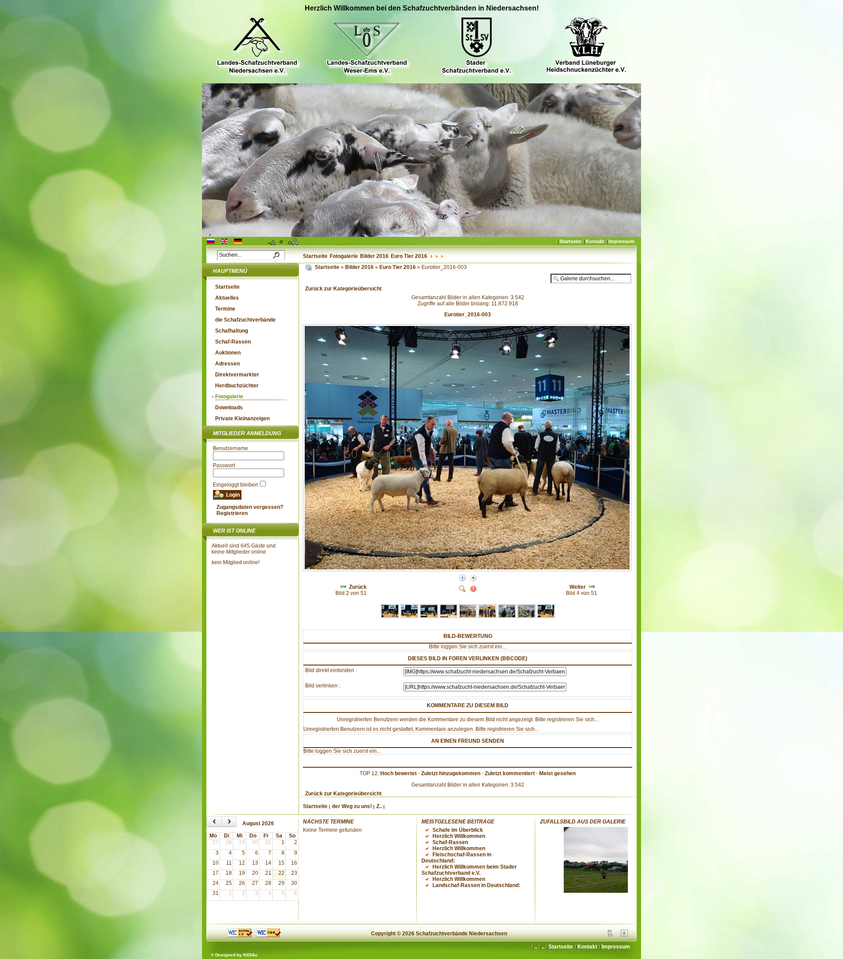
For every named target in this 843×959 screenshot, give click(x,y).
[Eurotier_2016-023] (546, 616)
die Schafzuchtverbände (245, 320)
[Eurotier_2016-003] (468, 569)
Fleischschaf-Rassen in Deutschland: (456, 858)
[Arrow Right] (592, 587)
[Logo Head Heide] (586, 46)
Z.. (379, 806)
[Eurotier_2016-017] (429, 616)
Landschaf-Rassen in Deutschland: (476, 885)
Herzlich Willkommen (458, 836)
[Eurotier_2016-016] (409, 616)
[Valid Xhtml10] (239, 935)
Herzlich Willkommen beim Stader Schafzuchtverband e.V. (469, 870)
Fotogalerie (344, 256)
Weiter (577, 587)
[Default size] (282, 242)
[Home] (308, 267)
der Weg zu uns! (352, 806)
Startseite (570, 241)
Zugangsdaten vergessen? (249, 507)
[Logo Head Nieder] (257, 46)
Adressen (227, 364)
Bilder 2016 (374, 256)
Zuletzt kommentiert (510, 773)
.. (542, 947)
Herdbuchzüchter (237, 386)
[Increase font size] (293, 242)
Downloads (229, 407)
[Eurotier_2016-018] (449, 616)
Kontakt (595, 241)
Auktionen (228, 353)
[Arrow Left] (343, 587)
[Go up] (624, 935)
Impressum (621, 241)
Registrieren (232, 513)
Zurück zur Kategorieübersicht (343, 289)
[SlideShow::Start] (462, 578)
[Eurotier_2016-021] (507, 616)
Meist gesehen (557, 773)
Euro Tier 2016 (409, 256)
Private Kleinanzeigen (242, 418)
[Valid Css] (268, 935)
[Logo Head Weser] (367, 46)
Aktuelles (227, 298)
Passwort (224, 465)
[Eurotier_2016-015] (390, 616)
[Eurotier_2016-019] (468, 616)
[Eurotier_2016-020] (487, 616)
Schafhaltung (231, 331)
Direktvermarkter (237, 375)
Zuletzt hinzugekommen (450, 773)
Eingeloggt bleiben (235, 485)
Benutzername (230, 448)
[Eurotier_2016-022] (526, 616)
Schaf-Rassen (233, 342)
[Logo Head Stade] (476, 46)
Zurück (358, 587)
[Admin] (610, 935)
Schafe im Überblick (457, 830)
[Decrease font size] (272, 242)
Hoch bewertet (398, 773)
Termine (225, 309)
